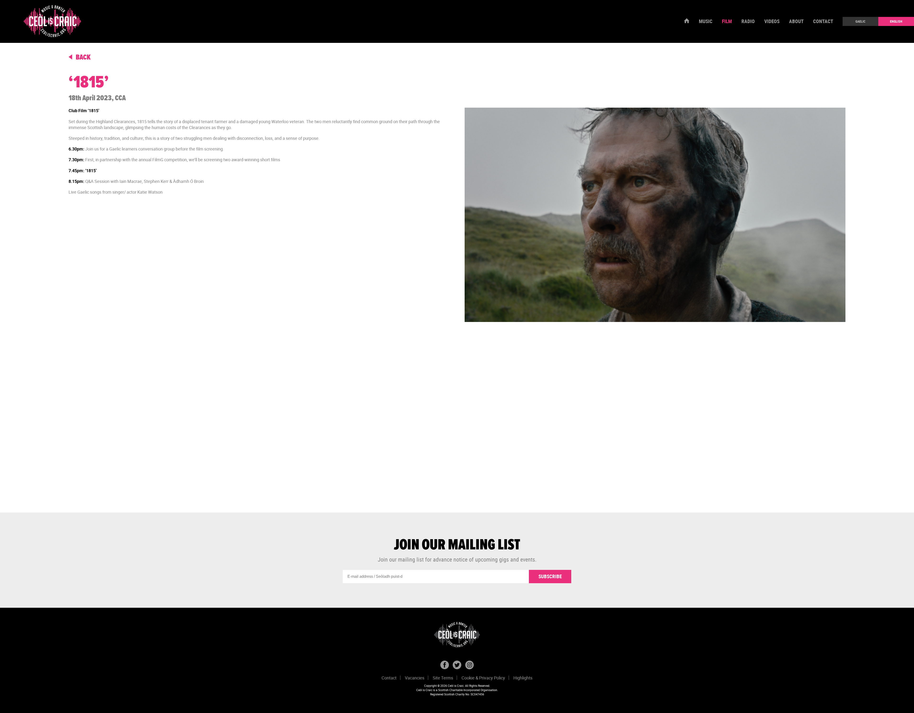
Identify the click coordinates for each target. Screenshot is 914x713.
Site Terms (443, 678)
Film (727, 21)
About (796, 21)
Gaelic (860, 21)
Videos (772, 21)
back (83, 57)
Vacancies (414, 678)
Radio (748, 21)
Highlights (522, 678)
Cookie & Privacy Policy (483, 678)
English (896, 21)
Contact (823, 21)
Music (705, 21)
